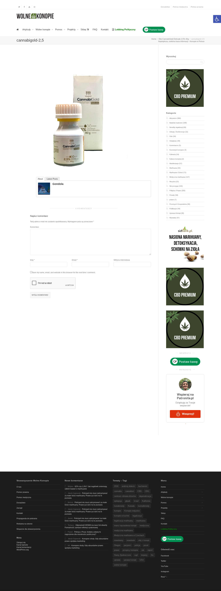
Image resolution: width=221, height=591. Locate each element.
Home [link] (163, 487)
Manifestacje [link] (174, 163)
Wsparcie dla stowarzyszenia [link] (28, 529)
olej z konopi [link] (143, 540)
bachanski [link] (142, 486)
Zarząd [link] (19, 508)
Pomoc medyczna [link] (180, 7)
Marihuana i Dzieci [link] (176, 172)
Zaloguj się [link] (21, 542)
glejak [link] (127, 501)
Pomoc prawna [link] (197, 7)
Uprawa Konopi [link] (175, 213)
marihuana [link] (140, 521)
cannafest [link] (129, 491)
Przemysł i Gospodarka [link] (178, 204)
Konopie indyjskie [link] (132, 511)
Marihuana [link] (173, 168)
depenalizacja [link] (145, 496)
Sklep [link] (84, 29)
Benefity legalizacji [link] (176, 127)
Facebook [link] (165, 556)
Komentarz (34, 227)
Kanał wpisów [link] (22, 545)
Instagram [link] (165, 572)
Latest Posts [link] (52, 179)
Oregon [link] (117, 545)
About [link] (40, 179)
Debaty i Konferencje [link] (177, 132)
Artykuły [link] (26, 29)
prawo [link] (171, 200)
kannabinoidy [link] (143, 506)
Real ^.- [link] (164, 577)
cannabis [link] (118, 491)
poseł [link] (146, 545)
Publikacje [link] (173, 209)
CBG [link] (147, 491)
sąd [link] (136, 555)
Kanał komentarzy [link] (24, 547)
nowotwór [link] (131, 540)
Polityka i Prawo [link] (175, 190)
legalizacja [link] (137, 516)
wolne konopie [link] (120, 565)
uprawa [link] (117, 560)
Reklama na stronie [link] (24, 524)
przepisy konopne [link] (130, 550)
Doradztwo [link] (165, 7)
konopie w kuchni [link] (121, 516)
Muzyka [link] (172, 181)
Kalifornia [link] (146, 501)
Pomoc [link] (59, 29)
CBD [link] (139, 491)
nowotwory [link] (118, 540)
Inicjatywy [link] (173, 141)
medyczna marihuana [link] (123, 530)
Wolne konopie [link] (43, 29)
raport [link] (150, 550)
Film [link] (170, 136)
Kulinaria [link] (172, 154)
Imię (32, 260)
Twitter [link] (163, 561)
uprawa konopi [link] (130, 560)
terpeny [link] (144, 555)
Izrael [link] (136, 501)
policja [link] (137, 545)
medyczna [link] (144, 525)
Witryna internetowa (122, 260)
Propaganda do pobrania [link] (27, 518)
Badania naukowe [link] (175, 123)
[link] (217, 19)
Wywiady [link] (172, 218)
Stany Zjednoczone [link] (122, 555)
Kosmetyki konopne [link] (176, 150)
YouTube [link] (164, 566)
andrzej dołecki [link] (128, 486)
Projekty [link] (71, 29)
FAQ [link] (95, 29)
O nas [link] (19, 487)
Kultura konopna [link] (175, 159)
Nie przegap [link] (173, 186)
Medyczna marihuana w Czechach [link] (129, 535)
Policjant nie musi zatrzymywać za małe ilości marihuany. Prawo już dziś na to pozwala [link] (86, 495)
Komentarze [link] (173, 145)
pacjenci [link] (127, 545)
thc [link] (152, 555)
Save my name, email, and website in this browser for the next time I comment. (63, 272)
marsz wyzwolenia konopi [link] (125, 525)
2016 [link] (116, 486)
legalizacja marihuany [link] (123, 521)
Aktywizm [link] (172, 118)
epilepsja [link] (118, 501)
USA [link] (142, 560)
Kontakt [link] (105, 29)
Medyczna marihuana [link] (177, 177)
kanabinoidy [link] (119, 506)
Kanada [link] (131, 506)
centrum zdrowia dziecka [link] (125, 496)
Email (74, 260)
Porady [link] (172, 195)
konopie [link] (117, 511)
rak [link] (142, 550)
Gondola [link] (57, 183)
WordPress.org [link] (23, 550)
